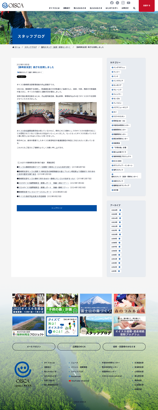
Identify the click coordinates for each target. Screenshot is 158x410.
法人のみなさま (96, 8)
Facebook (76, 376)
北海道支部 (139, 363)
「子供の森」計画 (119, 148)
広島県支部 (139, 385)
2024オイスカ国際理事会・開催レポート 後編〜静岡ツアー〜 (44, 187)
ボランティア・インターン (122, 165)
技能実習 (116, 143)
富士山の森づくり (119, 152)
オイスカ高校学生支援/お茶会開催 (32, 196)
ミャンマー (117, 94)
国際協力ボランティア (121, 185)
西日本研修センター (120, 139)
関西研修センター (119, 130)
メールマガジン (34, 346)
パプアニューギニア (120, 107)
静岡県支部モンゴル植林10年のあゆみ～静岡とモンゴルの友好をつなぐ (47, 179)
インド (115, 76)
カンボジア (117, 85)
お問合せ (125, 8)
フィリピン (117, 103)
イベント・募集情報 (79, 367)
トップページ (56, 208)
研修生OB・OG (119, 121)
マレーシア (117, 90)
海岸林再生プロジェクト (122, 156)
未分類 (115, 190)
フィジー (116, 72)
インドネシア (118, 81)
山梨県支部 (139, 372)
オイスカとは (54, 8)
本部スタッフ (118, 181)
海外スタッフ (118, 170)
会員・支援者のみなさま (124, 346)
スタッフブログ (31, 36)
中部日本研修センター (121, 125)
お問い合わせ (49, 380)
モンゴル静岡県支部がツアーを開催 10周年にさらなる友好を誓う (45, 167)
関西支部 (138, 380)
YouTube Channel (80, 381)
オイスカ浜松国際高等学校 (27, 131)
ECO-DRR (117, 161)
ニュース (74, 363)
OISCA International (112, 376)
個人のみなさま (80, 8)
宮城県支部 (139, 367)
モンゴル (116, 99)
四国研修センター (119, 134)
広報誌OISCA (79, 346)
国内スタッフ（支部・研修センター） (56, 47)
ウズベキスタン (119, 116)
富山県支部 (139, 376)
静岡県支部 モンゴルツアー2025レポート (35, 192)
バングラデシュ (119, 67)
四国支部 (138, 389)
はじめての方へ (112, 8)
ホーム (17, 47)
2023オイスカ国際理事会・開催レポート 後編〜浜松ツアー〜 (44, 183)
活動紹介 (66, 8)
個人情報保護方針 (51, 385)
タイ (115, 112)
